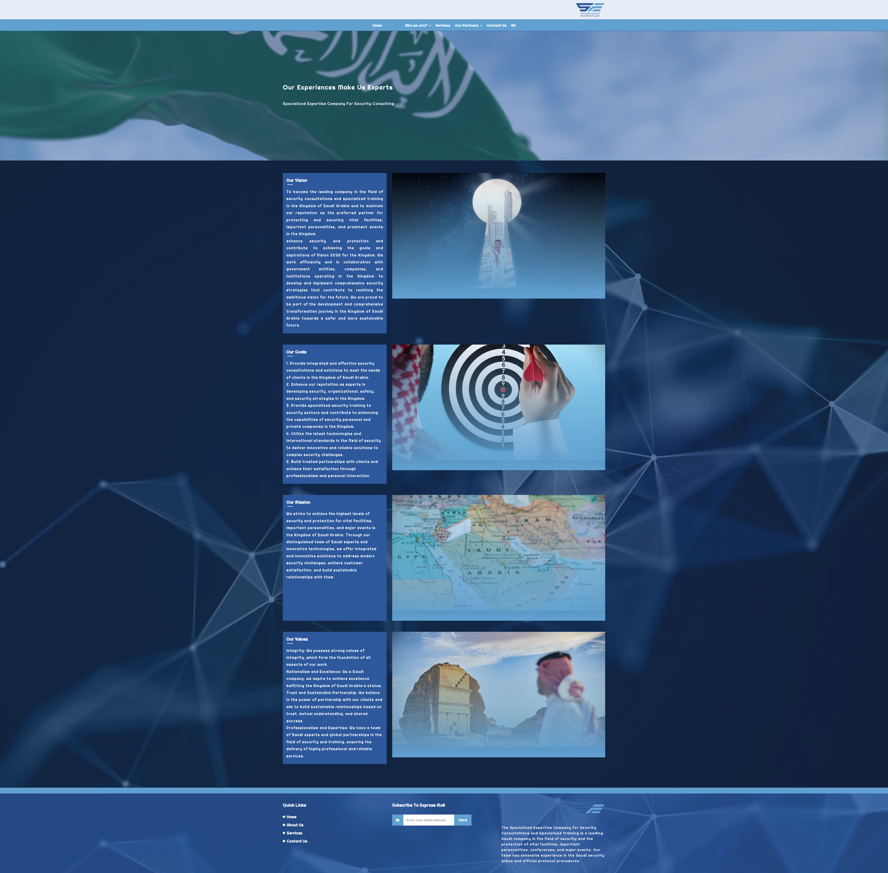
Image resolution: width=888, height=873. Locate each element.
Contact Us (496, 25)
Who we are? (416, 25)
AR (513, 25)
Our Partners (466, 25)
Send (463, 820)
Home (377, 25)
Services (442, 25)
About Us (295, 825)
